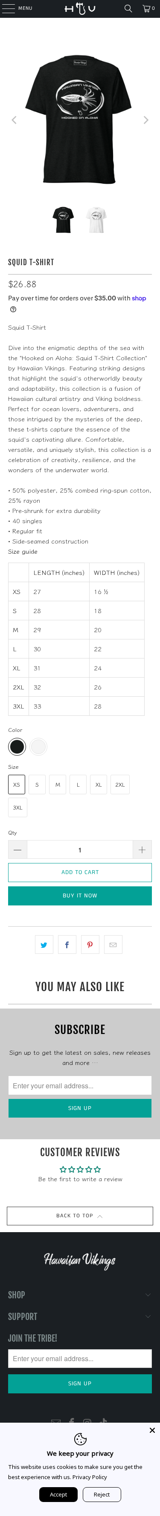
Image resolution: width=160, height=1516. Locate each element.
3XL (18, 807)
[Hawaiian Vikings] (80, 8)
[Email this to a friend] (113, 944)
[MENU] (4, 8)
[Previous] (14, 120)
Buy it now (80, 895)
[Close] (152, 1430)
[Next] (145, 120)
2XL (120, 784)
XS (16, 784)
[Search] (128, 8)
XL (99, 784)
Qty (12, 832)
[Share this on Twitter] (44, 944)
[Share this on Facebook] (67, 944)
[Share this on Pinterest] (90, 944)
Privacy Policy (90, 1477)
